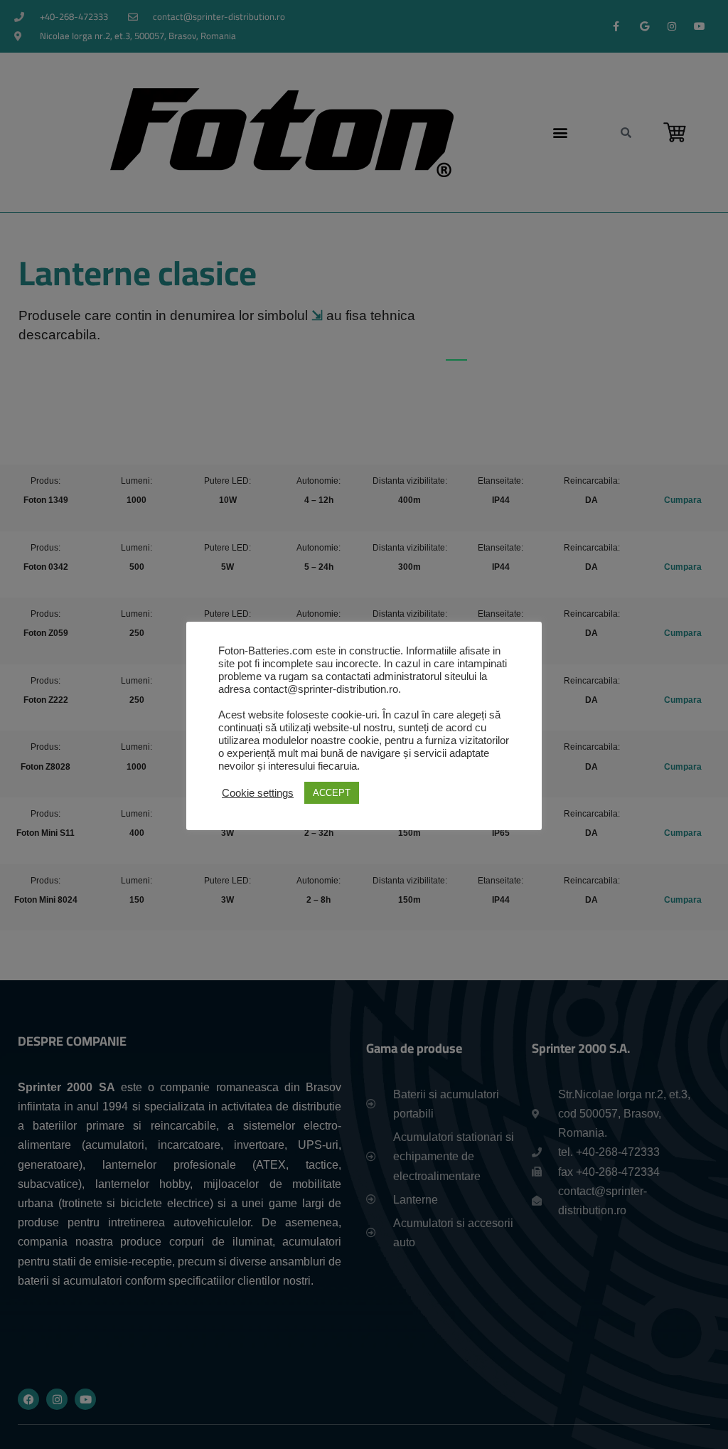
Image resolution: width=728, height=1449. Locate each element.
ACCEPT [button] (331, 792)
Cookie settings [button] (258, 793)
